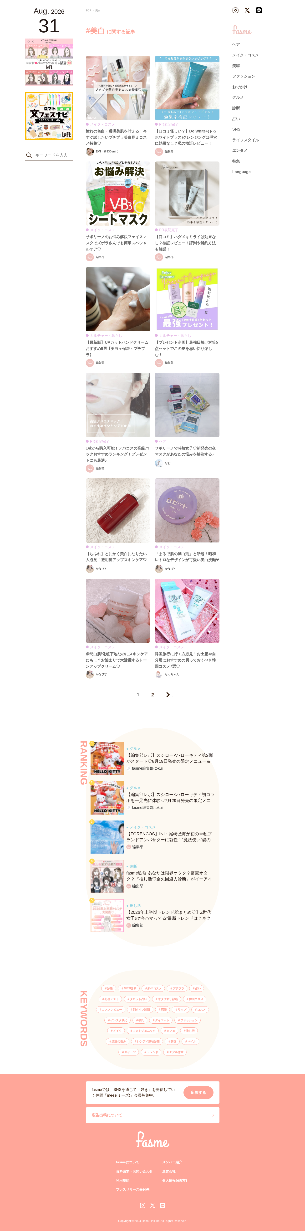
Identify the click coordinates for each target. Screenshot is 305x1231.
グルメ (238, 97)
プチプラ (178, 988)
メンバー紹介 (172, 1162)
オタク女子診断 (168, 999)
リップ (182, 1009)
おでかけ (240, 87)
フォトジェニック (144, 1030)
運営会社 (169, 1171)
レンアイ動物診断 (148, 1041)
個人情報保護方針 (175, 1180)
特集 (236, 161)
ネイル (192, 1041)
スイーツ (130, 1052)
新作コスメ (154, 988)
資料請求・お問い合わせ (134, 1171)
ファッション (189, 1020)
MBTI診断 (130, 988)
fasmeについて (127, 1162)
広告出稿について (107, 1115)
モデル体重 (176, 1052)
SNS (236, 129)
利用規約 (122, 1180)
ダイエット (162, 1020)
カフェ (171, 1030)
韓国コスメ (196, 999)
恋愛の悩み (119, 1041)
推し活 (190, 1030)
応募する (198, 1092)
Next (167, 694)
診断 (110, 988)
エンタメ (240, 150)
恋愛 (164, 1009)
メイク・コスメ (245, 55)
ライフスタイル (245, 140)
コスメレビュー (112, 1009)
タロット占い (138, 999)
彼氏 (141, 1020)
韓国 (174, 1041)
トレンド (152, 1052)
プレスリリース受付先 (132, 1189)
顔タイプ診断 (141, 1009)
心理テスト (112, 999)
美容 (236, 66)
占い (198, 988)
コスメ (201, 1009)
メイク (117, 1030)
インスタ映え (118, 1020)
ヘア (236, 44)
